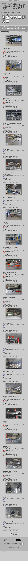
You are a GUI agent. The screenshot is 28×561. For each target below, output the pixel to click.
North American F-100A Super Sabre (12, 148)
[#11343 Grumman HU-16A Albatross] (14, 245)
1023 (6, 248)
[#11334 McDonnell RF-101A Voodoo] (14, 319)
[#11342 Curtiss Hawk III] (14, 46)
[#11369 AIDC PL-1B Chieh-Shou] (14, 344)
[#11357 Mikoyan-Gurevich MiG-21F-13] (14, 394)
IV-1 (6, 50)
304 (6, 373)
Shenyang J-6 (6, 222)
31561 (9, 149)
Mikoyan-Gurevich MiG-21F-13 (11, 396)
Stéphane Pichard (7, 56)
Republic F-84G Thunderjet (10, 471)
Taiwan (6, 77)
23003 (9, 472)
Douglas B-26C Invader (9, 297)
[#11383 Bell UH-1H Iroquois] (14, 369)
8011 (6, 124)
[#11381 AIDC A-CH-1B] (14, 96)
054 (6, 472)
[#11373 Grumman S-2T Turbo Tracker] (14, 195)
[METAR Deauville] (9, 540)
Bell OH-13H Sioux (8, 496)
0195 (6, 74)
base (4, 51)
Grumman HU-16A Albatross (10, 247)
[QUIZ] (7, 22)
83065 (6, 422)
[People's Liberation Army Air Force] (6, 79)
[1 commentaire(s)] (6, 178)
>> (16, 533)
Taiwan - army (8, 127)
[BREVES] (7, 18)
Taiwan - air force (9, 52)
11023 (9, 248)
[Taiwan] (3, 77)
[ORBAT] (11, 18)
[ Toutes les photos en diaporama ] (10, 14)
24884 (9, 174)
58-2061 (10, 124)
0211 (6, 149)
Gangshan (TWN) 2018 (12, 58)
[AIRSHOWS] (15, 18)
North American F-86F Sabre (10, 173)
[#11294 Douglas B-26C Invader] (14, 295)
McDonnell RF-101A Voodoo (10, 322)
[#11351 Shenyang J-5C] (14, 419)
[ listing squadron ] (5, 31)
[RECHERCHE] (24, 18)
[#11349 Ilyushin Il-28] (14, 71)
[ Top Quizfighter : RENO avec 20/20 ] (10, 12)
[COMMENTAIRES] (19, 18)
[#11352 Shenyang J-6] (14, 220)
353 (6, 174)
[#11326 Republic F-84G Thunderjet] (14, 469)
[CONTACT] (3, 22)
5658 (6, 323)
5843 (6, 273)
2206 (6, 199)
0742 (6, 99)
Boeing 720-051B (7, 446)
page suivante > (4, 32)
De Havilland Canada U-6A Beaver (12, 123)
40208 (6, 224)
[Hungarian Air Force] (6, 402)
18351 (6, 447)
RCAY (4, 58)
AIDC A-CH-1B (6, 98)
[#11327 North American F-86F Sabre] (14, 170)
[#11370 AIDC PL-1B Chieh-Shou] (14, 270)
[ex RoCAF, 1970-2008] (4, 377)
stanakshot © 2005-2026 (10, 543)
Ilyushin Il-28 (6, 73)
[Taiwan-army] (3, 127)
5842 (6, 348)
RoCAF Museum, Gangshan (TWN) (15, 51)
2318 (6, 398)
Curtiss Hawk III (7, 48)
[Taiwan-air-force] (3, 52)
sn (3, 50)
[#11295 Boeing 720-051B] (14, 444)
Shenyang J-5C (7, 421)
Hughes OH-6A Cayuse (9, 521)
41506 (9, 323)
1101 (6, 497)
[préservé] (3, 54)
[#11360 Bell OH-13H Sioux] (14, 494)
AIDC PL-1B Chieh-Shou (9, 272)
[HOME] (3, 18)
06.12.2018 (15, 56)
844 (6, 298)
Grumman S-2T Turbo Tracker (10, 197)
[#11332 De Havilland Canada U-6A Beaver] (14, 121)
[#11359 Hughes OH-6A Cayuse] (14, 518)
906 (6, 522)
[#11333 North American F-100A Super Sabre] (14, 145)
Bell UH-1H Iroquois (8, 371)
